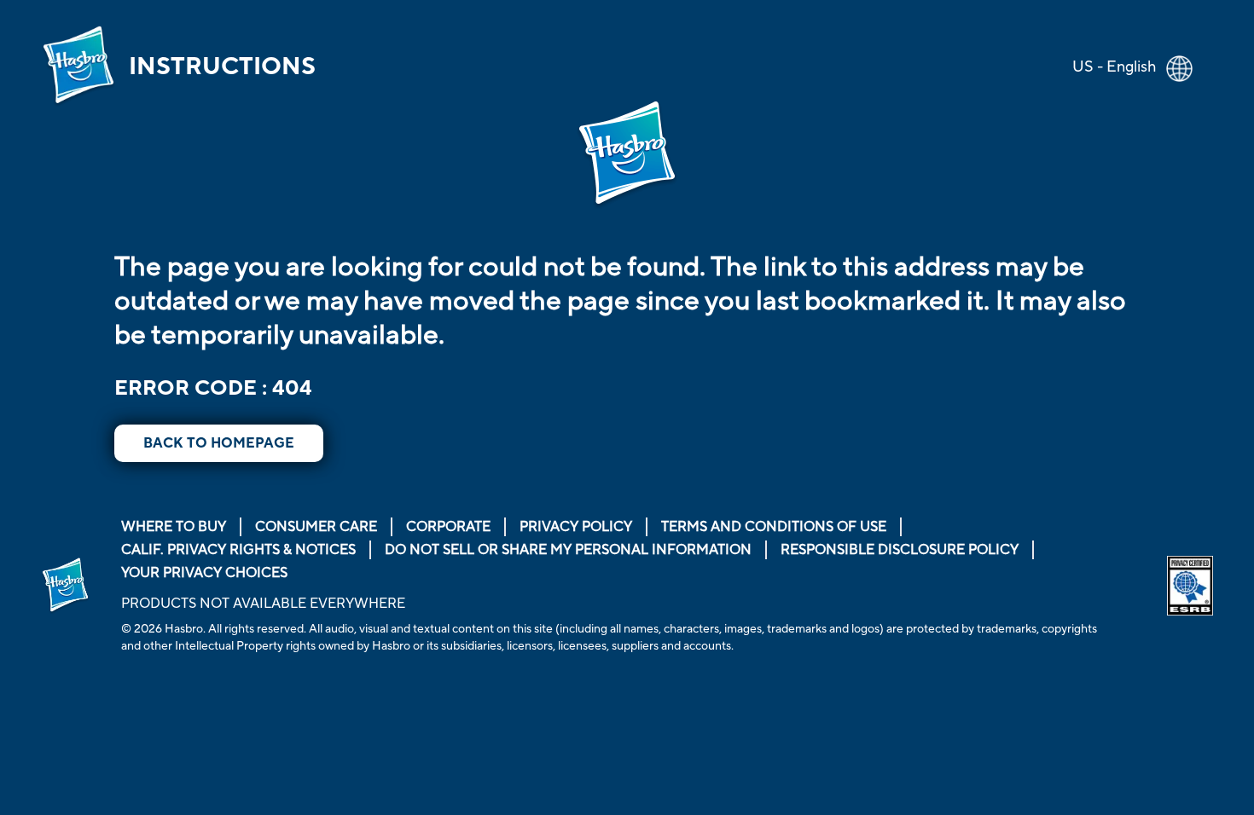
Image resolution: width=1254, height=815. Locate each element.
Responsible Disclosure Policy (900, 549)
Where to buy (173, 526)
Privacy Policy (576, 526)
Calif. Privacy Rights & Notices (238, 549)
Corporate (448, 526)
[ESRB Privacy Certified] (1190, 586)
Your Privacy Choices (204, 572)
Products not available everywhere (263, 603)
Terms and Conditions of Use (773, 526)
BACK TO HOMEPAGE (218, 443)
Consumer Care (316, 526)
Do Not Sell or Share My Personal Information (568, 549)
